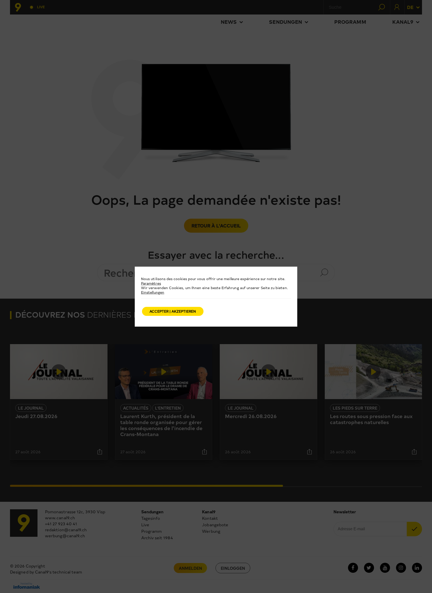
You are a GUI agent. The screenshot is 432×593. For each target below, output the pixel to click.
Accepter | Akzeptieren (173, 311)
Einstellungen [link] (152, 292)
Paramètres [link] (151, 283)
